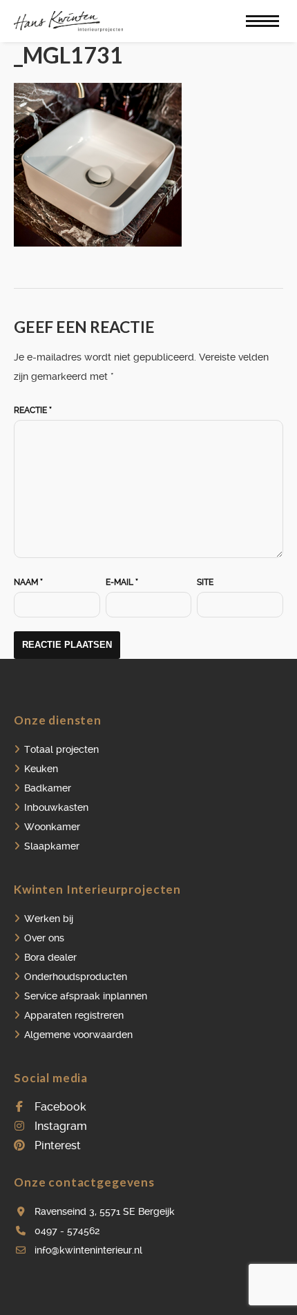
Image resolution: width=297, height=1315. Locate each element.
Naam (28, 582)
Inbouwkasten (56, 807)
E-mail (122, 582)
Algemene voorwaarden (78, 1034)
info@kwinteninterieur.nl (88, 1250)
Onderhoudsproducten (75, 976)
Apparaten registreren (74, 1015)
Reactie (33, 410)
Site (205, 582)
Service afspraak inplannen (85, 995)
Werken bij (48, 918)
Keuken (41, 768)
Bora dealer (50, 957)
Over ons (44, 937)
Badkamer (47, 788)
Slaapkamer (51, 846)
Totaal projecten (61, 749)
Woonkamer (52, 826)
